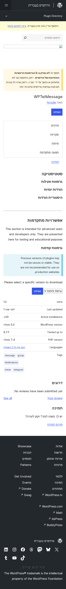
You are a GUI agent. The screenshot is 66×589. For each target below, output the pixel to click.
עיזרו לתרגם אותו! (17, 25)
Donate (24, 488)
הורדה (57, 112)
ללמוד (58, 476)
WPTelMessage (48, 96)
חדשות (58, 452)
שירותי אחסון (54, 458)
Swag (26, 495)
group (21, 355)
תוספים (26, 458)
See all (8, 398)
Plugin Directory (53, 15)
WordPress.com (50, 506)
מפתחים (57, 488)
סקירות (54, 134)
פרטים (55, 125)
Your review (54, 398)
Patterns (25, 465)
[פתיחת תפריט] (5, 5)
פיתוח (55, 143)
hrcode (51, 102)
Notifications (11, 362)
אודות (59, 446)
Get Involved (22, 476)
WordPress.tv (52, 495)
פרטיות (58, 465)
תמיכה (55, 162)
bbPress (55, 519)
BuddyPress (52, 525)
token (8, 369)
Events (26, 482)
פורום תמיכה (54, 424)
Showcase (24, 446)
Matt (57, 512)
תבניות (27, 452)
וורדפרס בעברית (44, 541)
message (10, 355)
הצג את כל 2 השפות (14, 347)
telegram (18, 369)
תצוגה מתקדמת (49, 152)
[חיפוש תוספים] (25, 37)
